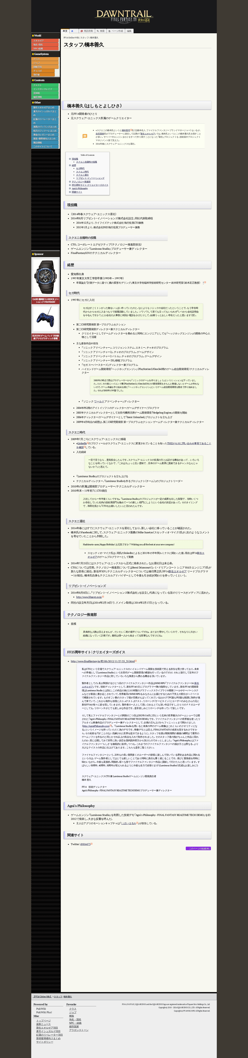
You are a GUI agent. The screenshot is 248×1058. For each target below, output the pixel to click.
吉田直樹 (100, 133)
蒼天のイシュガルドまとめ (44, 113)
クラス (36, 58)
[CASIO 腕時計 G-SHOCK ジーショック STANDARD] (45, 277)
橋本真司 (126, 130)
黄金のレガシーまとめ (43, 134)
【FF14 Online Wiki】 (42, 996)
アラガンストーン (79, 1030)
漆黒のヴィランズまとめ (44, 126)
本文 (65, 30)
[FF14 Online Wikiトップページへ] (124, 17)
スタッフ (58, 996)
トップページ (43, 1020)
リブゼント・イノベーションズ (90, 178)
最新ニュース (43, 1024)
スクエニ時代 (82, 171)
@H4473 (85, 844)
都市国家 (74, 1026)
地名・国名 (38, 44)
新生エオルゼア (148, 133)
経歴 (74, 165)
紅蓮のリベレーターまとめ (44, 121)
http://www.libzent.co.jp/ (89, 597)
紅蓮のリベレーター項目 (49, 1034)
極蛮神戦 (37, 96)
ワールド (99, 401)
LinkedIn (82, 443)
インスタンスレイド (42, 89)
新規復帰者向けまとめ (48, 1038)
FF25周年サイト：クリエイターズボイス (90, 185)
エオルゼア (38, 40)
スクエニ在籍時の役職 (86, 161)
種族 (71, 1015)
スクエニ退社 (82, 174)
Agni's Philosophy (80, 188)
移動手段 (37, 66)
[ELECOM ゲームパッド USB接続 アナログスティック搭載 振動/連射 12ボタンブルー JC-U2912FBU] (45, 318)
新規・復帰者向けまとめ (44, 138)
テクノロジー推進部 (81, 181)
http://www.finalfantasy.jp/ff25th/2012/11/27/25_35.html (103, 661)
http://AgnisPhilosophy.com (96, 726)
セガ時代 (80, 168)
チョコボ (37, 70)
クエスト (37, 85)
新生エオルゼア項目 (47, 1027)
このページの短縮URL (199, 848)
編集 (129, 30)
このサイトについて (42, 146)
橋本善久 (68, 996)
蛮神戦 (36, 93)
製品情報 (37, 142)
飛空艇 (36, 74)
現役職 (75, 158)
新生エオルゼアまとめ (43, 107)
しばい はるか (128, 823)
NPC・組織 (38, 48)
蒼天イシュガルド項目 (48, 1031)
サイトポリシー (44, 1041)
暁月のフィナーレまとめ (44, 130)
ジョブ (36, 62)
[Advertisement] (44, 199)
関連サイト (77, 192)
